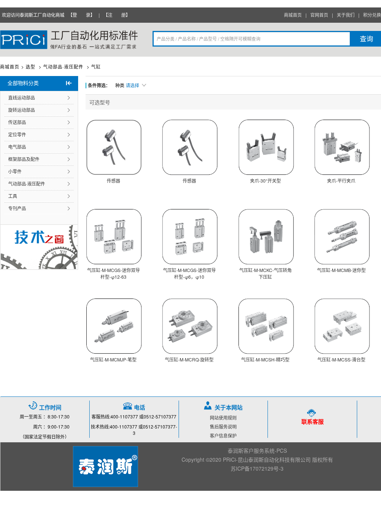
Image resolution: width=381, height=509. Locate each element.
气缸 (96, 66)
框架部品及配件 (23, 159)
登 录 (81, 15)
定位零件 (17, 134)
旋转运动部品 (21, 110)
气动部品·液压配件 (26, 183)
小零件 (15, 171)
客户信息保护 (223, 435)
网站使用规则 (223, 417)
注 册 (117, 15)
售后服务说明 (223, 426)
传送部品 (17, 122)
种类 (119, 85)
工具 (12, 196)
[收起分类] (69, 83)
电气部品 (17, 146)
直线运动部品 (21, 97)
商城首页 (9, 66)
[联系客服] (312, 412)
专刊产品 (17, 208)
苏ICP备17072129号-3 (257, 468)
